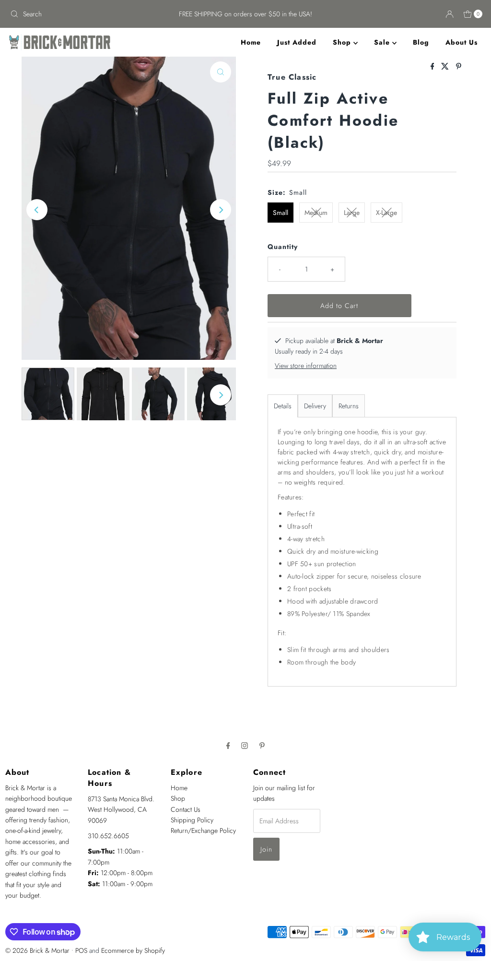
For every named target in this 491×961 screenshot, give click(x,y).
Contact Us (185, 809)
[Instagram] (244, 745)
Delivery (315, 406)
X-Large (386, 212)
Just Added (296, 42)
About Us (461, 42)
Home (251, 42)
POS (81, 950)
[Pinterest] (262, 745)
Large (352, 212)
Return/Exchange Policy (203, 830)
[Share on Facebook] (434, 66)
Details (283, 406)
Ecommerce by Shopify (133, 950)
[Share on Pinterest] (458, 66)
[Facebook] (228, 745)
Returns (349, 406)
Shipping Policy (192, 820)
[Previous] (36, 209)
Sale (383, 42)
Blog (421, 42)
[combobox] (83, 14)
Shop (343, 42)
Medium (315, 212)
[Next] (220, 209)
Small (280, 212)
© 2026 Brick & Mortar (37, 950)
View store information (306, 365)
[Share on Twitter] (446, 66)
